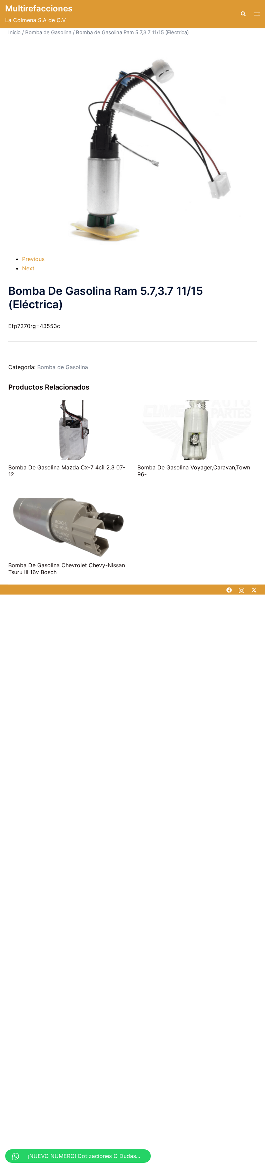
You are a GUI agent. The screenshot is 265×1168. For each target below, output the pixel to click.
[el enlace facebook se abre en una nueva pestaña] (229, 589)
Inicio (14, 32)
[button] (243, 14)
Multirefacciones (38, 8)
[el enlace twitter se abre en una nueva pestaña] (254, 589)
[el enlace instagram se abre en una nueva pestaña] (241, 589)
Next (28, 268)
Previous (33, 258)
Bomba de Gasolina (48, 32)
